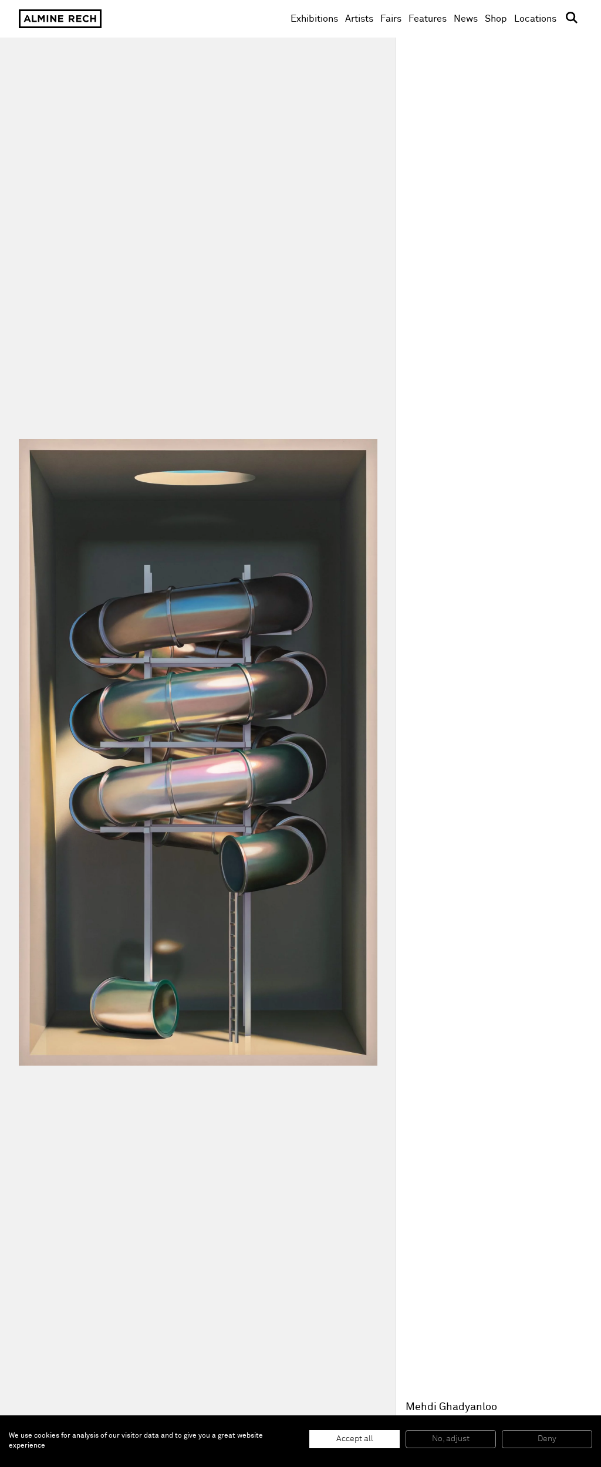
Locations (535, 18)
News (466, 18)
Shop (496, 18)
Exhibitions (314, 18)
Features (427, 18)
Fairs (390, 18)
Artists (359, 18)
